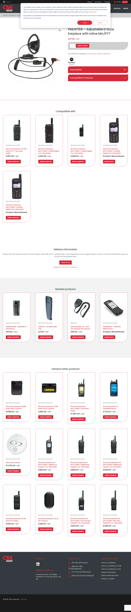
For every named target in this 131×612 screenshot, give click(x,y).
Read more (109, 161)
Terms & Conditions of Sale (111, 566)
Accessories (92, 54)
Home (5, 15)
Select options (13, 161)
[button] (59, 30)
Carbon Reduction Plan (110, 575)
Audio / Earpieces (103, 54)
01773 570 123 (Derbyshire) (81, 572)
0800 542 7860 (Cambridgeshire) (75, 567)
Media (125, 8)
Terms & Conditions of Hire (111, 569)
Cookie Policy (92, 12)
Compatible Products (81, 77)
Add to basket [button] (13, 337)
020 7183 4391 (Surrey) (79, 563)
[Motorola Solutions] (71, 61)
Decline (100, 22)
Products (12, 15)
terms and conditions (69, 267)
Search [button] (4, 2)
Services (117, 8)
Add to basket (82, 45)
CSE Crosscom (7, 8)
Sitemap (24, 599)
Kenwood (74, 323)
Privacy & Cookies (107, 579)
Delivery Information (108, 572)
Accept (84, 22)
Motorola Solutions (13, 145)
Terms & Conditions (108, 563)
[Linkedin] (38, 564)
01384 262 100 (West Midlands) (82, 576)
